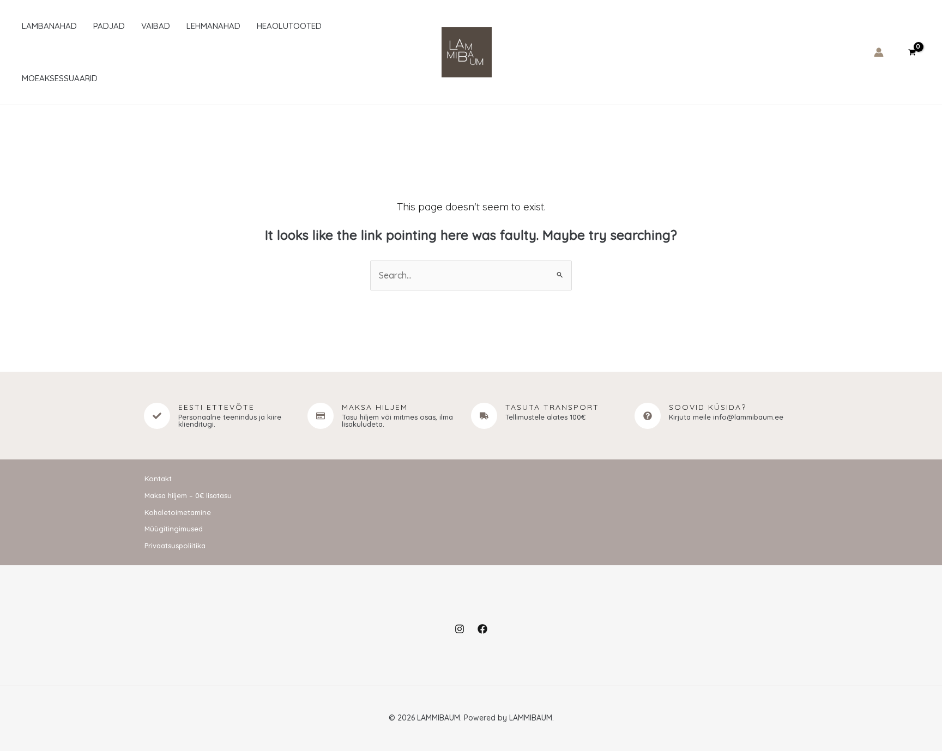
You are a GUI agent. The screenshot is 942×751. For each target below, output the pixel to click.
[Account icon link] (879, 52)
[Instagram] (459, 629)
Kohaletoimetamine (177, 512)
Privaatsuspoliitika (175, 545)
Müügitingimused (173, 528)
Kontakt (158, 478)
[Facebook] (482, 629)
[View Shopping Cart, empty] (911, 52)
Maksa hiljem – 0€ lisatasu (188, 495)
